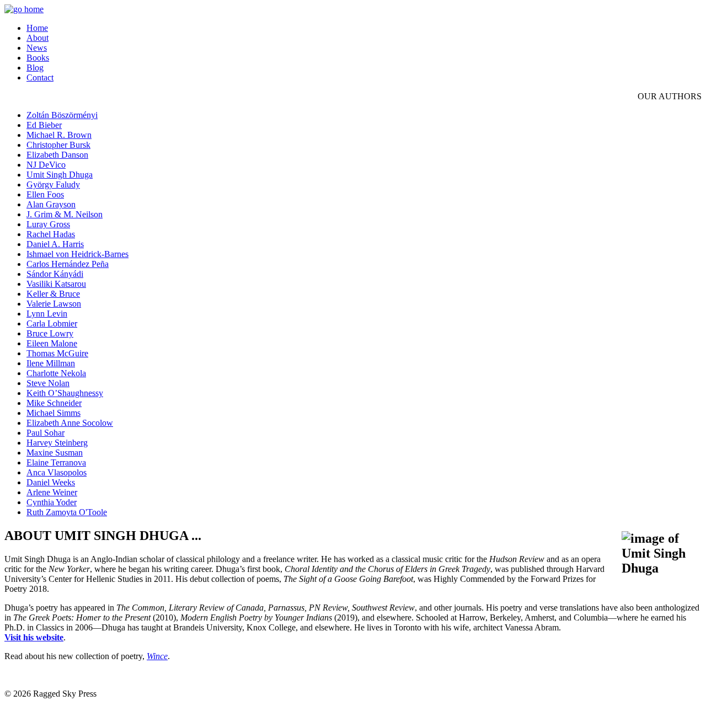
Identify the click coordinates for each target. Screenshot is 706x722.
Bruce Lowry (49, 333)
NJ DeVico (46, 164)
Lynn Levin (46, 313)
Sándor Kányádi (54, 274)
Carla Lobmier (51, 323)
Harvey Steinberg (57, 442)
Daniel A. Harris (55, 244)
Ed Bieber (44, 125)
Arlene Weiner (51, 492)
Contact (40, 77)
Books (37, 57)
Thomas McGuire (57, 353)
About (37, 37)
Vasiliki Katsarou (56, 283)
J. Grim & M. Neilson (64, 214)
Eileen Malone (51, 343)
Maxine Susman (54, 452)
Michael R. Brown (59, 135)
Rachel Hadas (50, 234)
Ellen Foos (45, 194)
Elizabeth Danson (57, 154)
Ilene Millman (50, 363)
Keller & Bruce (53, 293)
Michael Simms (53, 413)
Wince (157, 656)
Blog (35, 67)
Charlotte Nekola (56, 373)
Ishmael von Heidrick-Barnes (77, 254)
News (36, 47)
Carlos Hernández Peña (67, 264)
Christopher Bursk (58, 144)
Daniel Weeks (50, 482)
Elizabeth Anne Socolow (69, 422)
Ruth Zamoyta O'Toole (66, 512)
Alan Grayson (51, 204)
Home (37, 28)
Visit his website (33, 637)
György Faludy (53, 184)
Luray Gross (48, 224)
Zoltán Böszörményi (62, 115)
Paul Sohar (45, 432)
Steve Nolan (47, 383)
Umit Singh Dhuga (59, 174)
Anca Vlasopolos (56, 472)
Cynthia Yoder (51, 502)
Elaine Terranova (56, 462)
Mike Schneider (54, 403)
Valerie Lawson (53, 303)
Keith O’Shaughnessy (64, 393)
